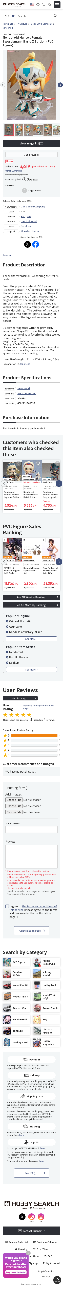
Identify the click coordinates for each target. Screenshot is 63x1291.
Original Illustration (21, 621)
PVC (23, 216)
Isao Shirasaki (29, 221)
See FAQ (30, 1173)
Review (10, 841)
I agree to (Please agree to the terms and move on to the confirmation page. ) (33, 911)
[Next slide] (60, 84)
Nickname (12, 823)
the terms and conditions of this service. (33, 908)
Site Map (46, 1276)
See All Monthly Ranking (31, 605)
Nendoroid (27, 226)
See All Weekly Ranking (30, 597)
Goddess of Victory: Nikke (25, 632)
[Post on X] (27, 244)
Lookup (14, 663)
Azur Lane (15, 626)
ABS (29, 216)
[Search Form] (49, 4)
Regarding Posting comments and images (38, 707)
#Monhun (7, 254)
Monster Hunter (30, 231)
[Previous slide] (2, 84)
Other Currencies (13, 170)
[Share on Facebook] (35, 244)
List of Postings (19, 698)
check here (20, 1089)
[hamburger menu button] (57, 4)
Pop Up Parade (18, 657)
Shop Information (46, 1271)
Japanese (24, 364)
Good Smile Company (33, 206)
